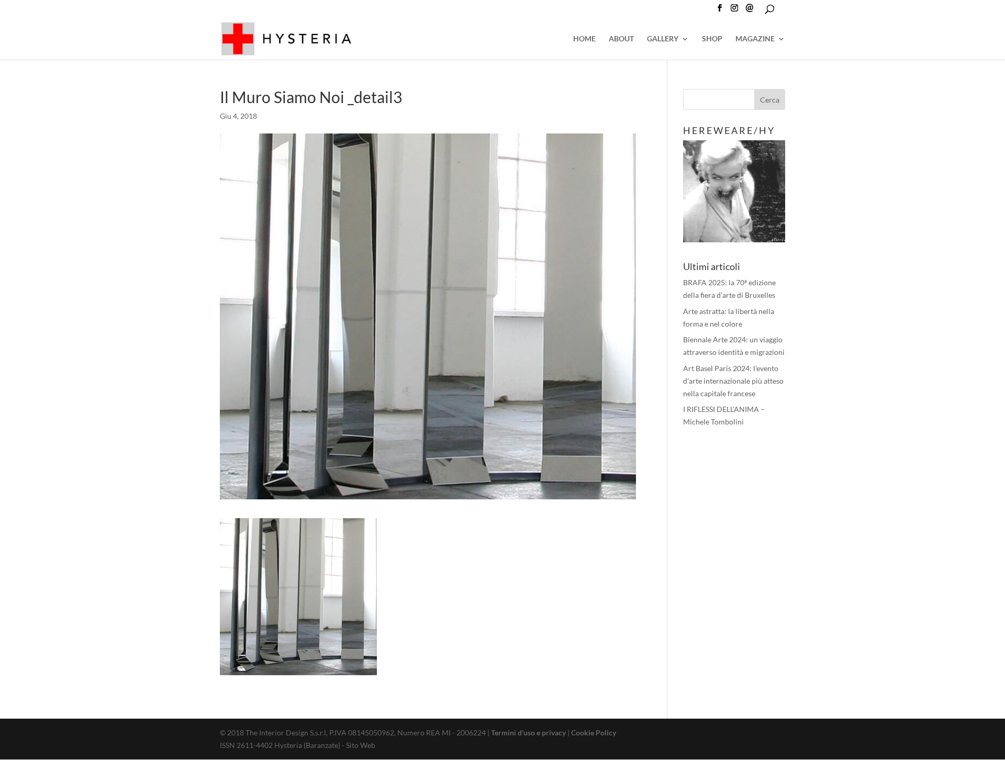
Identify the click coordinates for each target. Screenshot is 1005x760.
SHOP (712, 39)
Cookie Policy (593, 732)
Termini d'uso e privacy (528, 732)
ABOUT (621, 39)
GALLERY (662, 39)
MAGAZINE (755, 39)
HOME (584, 39)
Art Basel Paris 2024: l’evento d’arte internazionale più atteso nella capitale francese (733, 381)
